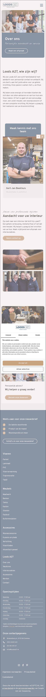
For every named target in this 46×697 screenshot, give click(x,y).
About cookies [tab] (23, 335)
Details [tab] (38, 335)
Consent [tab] (8, 335)
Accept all (23, 363)
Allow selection (23, 369)
